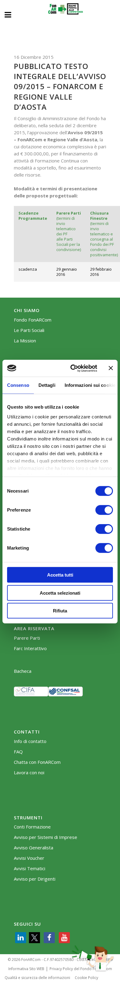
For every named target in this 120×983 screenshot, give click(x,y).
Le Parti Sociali (29, 330)
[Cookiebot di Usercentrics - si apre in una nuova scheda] (72, 368)
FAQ (18, 751)
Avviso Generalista (33, 847)
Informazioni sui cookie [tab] (90, 385)
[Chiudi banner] (111, 368)
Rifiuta (60, 610)
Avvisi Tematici (29, 868)
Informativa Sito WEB (26, 968)
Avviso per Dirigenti (34, 879)
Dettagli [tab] (46, 385)
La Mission (25, 340)
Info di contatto (30, 741)
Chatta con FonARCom (37, 762)
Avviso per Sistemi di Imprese (45, 837)
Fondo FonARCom (32, 319)
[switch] (104, 510)
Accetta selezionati (60, 592)
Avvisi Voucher (29, 858)
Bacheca (22, 671)
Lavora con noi (29, 772)
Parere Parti (27, 638)
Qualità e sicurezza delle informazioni (37, 977)
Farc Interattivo (30, 648)
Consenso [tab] (18, 385)
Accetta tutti (60, 574)
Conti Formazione (32, 826)
